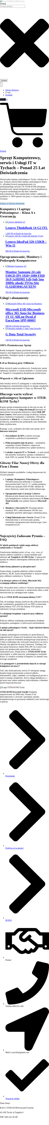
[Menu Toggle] (1, 84)
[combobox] (12, 6)
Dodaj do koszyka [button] (23, 233)
